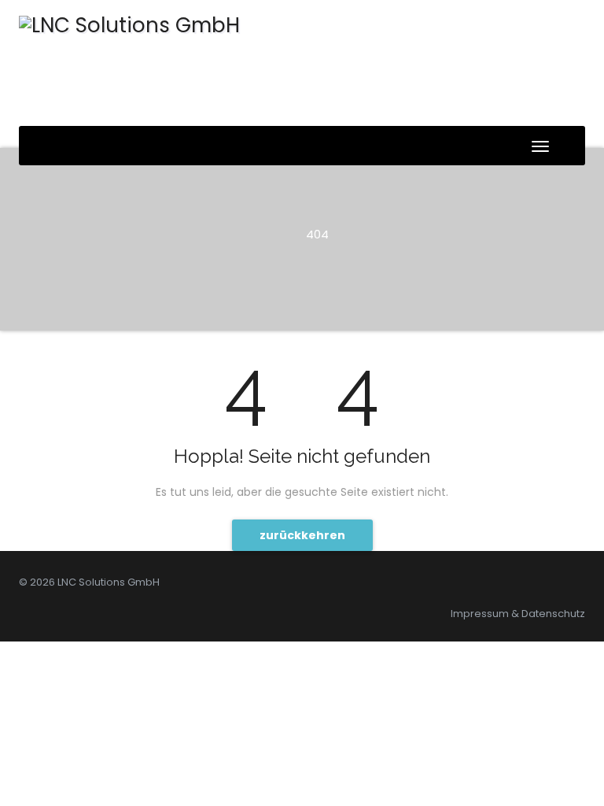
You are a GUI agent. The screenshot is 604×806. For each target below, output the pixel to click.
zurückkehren (302, 535)
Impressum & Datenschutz (518, 613)
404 (317, 234)
